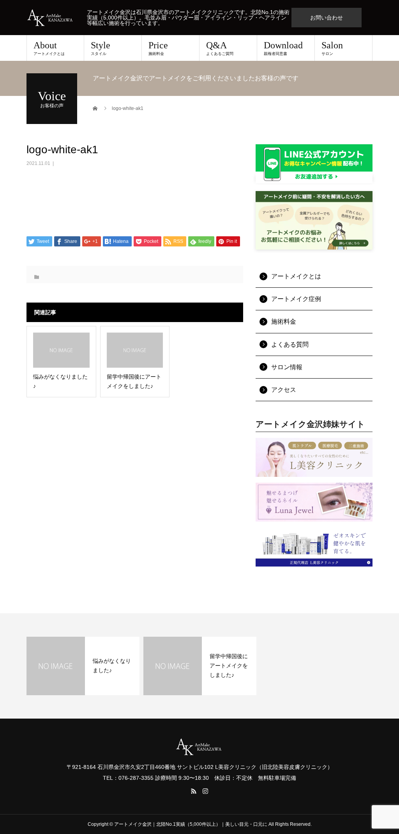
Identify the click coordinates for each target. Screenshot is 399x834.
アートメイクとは (296, 276)
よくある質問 (290, 344)
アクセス (283, 389)
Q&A (219, 48)
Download (283, 48)
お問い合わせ (326, 17)
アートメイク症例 (296, 299)
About (49, 48)
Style (100, 48)
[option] (82, 666)
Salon (332, 48)
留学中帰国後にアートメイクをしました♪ (229, 665)
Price (158, 48)
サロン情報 (286, 367)
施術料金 (283, 321)
